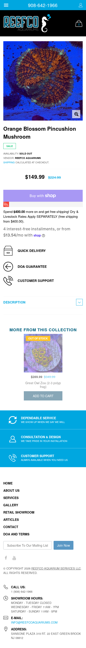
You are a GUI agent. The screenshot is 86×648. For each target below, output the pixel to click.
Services (11, 497)
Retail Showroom (18, 512)
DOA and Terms (16, 534)
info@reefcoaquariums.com (34, 622)
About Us (11, 490)
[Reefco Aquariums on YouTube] (14, 558)
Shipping (9, 162)
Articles (11, 519)
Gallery (10, 505)
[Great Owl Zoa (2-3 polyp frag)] (43, 353)
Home (8, 483)
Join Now (63, 545)
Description (14, 302)
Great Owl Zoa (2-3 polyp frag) (43, 385)
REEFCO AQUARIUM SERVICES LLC (56, 568)
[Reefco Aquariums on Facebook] (6, 558)
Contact (10, 527)
